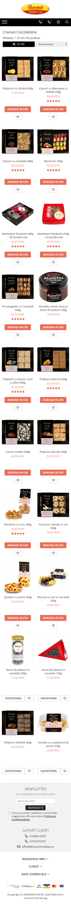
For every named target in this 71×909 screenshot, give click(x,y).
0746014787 (37, 836)
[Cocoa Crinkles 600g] (18, 432)
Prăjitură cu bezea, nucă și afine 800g (18, 380)
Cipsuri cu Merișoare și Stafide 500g (53, 90)
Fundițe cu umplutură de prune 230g (53, 744)
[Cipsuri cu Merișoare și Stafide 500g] (53, 69)
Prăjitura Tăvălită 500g (17, 742)
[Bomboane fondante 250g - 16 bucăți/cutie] (53, 214)
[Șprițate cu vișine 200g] (18, 577)
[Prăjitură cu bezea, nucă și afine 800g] (18, 359)
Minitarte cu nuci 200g (17, 524)
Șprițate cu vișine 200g (18, 597)
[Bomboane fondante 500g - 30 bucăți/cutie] (18, 214)
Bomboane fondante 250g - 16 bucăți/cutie (53, 235)
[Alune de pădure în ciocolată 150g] (53, 650)
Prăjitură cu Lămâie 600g (18, 88)
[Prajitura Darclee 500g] (53, 432)
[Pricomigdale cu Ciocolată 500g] (18, 287)
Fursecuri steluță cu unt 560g (53, 526)
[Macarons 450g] (53, 141)
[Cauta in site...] (67, 22)
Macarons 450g (53, 161)
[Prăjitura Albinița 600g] (53, 359)
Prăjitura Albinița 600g (53, 379)
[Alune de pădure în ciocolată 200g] (18, 650)
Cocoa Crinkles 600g (18, 451)
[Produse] (5, 23)
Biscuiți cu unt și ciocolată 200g (53, 598)
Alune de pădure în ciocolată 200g (18, 671)
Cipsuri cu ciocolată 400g (18, 161)
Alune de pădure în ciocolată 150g (53, 671)
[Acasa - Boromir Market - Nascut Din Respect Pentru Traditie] (35, 9)
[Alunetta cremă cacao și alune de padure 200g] (53, 287)
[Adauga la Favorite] (18, 117)
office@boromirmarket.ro (37, 846)
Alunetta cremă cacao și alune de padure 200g (53, 308)
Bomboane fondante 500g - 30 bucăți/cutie (17, 235)
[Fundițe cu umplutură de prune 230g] (53, 723)
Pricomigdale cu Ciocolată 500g (17, 308)
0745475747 (37, 841)
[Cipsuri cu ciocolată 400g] (18, 141)
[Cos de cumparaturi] (58, 22)
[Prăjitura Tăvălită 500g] (18, 723)
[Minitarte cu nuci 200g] (18, 505)
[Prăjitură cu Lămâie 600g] (18, 69)
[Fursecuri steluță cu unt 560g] (53, 505)
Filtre (20, 44)
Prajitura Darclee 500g (53, 451)
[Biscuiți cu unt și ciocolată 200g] (53, 577)
